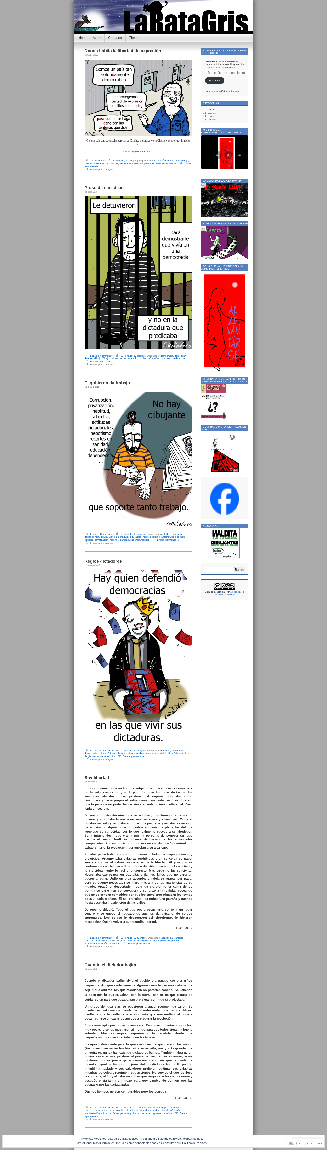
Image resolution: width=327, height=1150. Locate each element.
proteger (160, 163)
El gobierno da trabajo (107, 382)
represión (90, 943)
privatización (101, 539)
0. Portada (118, 160)
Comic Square (131, 151)
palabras (165, 940)
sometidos (114, 943)
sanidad (124, 539)
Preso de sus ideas (104, 187)
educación (135, 536)
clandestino (175, 1107)
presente (146, 1113)
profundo (149, 163)
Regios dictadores (103, 561)
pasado (124, 1113)
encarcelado (130, 358)
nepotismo (181, 536)
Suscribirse (214, 80)
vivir (113, 756)
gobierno (155, 536)
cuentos (89, 940)
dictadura (99, 163)
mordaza (165, 358)
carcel (155, 160)
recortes (114, 539)
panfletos (114, 1113)
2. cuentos (140, 937)
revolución (101, 943)
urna (106, 756)
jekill (123, 940)
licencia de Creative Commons (229, 593)
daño (163, 160)
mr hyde (154, 940)
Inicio (81, 38)
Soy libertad (97, 777)
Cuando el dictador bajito (110, 965)
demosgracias (116, 1110)
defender (165, 750)
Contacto (115, 38)
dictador (122, 753)
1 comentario (97, 160)
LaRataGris (112, 163)
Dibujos (89, 163)
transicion (97, 756)
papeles (89, 539)
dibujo (184, 160)
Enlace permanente (101, 361)
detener (89, 358)
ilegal (165, 1110)
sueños (168, 1113)
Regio (88, 756)
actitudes (165, 534)
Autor (97, 38)
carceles (178, 937)
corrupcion (177, 534)
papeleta (184, 753)
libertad (145, 940)
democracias (91, 753)
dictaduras (145, 753)
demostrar (180, 355)
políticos (134, 1113)
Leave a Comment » (101, 355)
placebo (175, 940)
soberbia (135, 539)
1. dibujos (131, 160)
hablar (142, 358)
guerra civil (158, 753)
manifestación (92, 1113)
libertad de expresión (131, 163)
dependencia (92, 536)
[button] (217, 155)
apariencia (167, 937)
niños (104, 1113)
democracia (173, 160)
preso (185, 358)
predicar (176, 358)
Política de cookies (194, 1143)
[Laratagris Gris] (224, 514)
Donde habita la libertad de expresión (123, 50)
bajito (164, 1107)
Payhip (149, 151)
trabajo (145, 539)
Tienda (134, 38)
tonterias (171, 163)
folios (146, 536)
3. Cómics (210, 119)
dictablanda (132, 1110)
